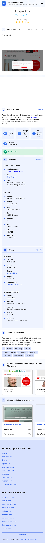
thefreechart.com (9, 525)
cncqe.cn (5, 474)
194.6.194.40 (11, 177)
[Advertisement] (22, 43)
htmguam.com (8, 518)
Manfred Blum (12, 273)
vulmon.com (7, 481)
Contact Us (22, 534)
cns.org (5, 453)
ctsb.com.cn (7, 477)
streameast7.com (9, 504)
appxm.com (6, 501)
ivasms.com (6, 528)
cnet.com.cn (7, 457)
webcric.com (7, 515)
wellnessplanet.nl (9, 521)
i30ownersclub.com (10, 484)
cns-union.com (8, 467)
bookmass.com (8, 497)
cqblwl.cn (6, 463)
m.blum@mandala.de (14, 284)
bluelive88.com (8, 508)
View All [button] (40, 110)
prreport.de (35, 117)
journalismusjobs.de (12, 425)
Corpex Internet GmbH (15, 171)
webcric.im (6, 511)
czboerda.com (8, 470)
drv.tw (4, 460)
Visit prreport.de (22, 15)
